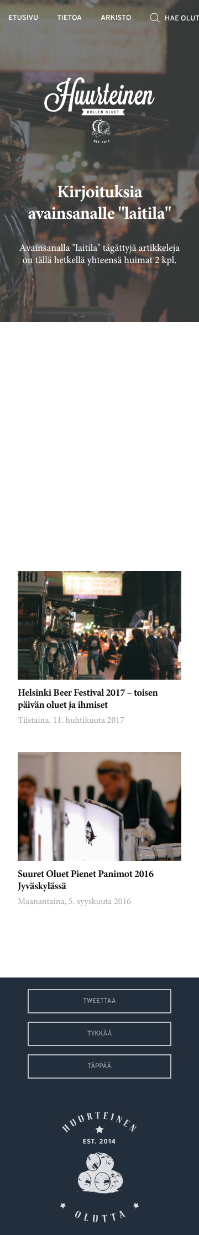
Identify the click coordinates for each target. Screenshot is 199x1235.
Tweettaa (99, 1001)
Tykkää (99, 1034)
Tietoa (69, 18)
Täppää (100, 1066)
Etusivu (23, 18)
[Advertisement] (99, 438)
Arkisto (116, 18)
